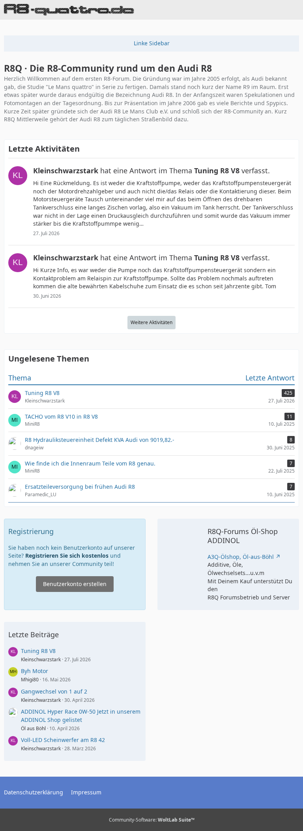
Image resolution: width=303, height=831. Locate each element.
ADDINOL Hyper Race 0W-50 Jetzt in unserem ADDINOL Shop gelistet (80, 715)
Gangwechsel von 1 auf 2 (54, 691)
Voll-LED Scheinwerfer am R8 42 (63, 740)
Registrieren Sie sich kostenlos (66, 555)
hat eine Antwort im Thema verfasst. (151, 170)
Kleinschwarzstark (41, 659)
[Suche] (253, 10)
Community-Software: (152, 819)
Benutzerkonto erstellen (75, 584)
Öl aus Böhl (33, 728)
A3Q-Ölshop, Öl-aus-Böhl (241, 556)
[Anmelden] (273, 10)
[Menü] (293, 10)
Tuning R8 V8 (38, 651)
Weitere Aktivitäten (151, 322)
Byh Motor (34, 671)
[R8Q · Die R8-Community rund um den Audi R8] (69, 10)
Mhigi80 (30, 679)
